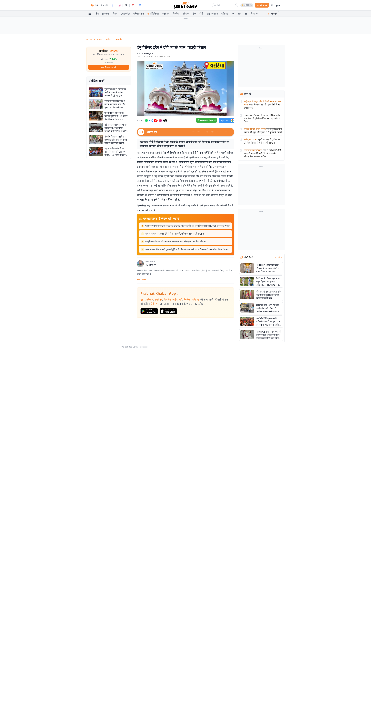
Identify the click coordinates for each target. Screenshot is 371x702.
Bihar (108, 39)
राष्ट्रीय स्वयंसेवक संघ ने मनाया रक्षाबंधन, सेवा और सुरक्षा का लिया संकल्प (175, 241)
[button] (185, 88)
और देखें (277, 257)
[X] (126, 5)
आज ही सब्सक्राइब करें (108, 67)
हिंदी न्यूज (155, 303)
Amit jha (148, 53)
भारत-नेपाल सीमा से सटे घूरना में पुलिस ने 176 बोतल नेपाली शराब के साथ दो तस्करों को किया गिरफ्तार (187, 249)
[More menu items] (257, 13)
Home (89, 39)
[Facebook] (112, 5)
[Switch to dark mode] (246, 5)
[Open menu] (90, 13)
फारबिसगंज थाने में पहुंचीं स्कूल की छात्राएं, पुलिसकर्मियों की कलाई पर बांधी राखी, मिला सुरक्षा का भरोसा (187, 225)
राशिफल (224, 13)
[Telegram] (140, 5)
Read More (141, 279)
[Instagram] (119, 5)
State (99, 39)
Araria (119, 39)
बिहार (115, 13)
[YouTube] (133, 5)
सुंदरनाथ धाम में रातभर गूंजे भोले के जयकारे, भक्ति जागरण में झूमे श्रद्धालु (174, 233)
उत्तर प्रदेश (125, 13)
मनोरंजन (185, 13)
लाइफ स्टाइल (212, 13)
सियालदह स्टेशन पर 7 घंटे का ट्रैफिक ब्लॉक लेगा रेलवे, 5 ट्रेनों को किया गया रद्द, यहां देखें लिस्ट (262, 118)
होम (97, 13)
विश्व (253, 13)
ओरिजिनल (154, 13)
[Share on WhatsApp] (146, 120)
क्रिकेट (186, 299)
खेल (239, 13)
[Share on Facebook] (151, 120)
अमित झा (152, 265)
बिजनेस (176, 13)
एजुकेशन (165, 13)
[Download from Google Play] (149, 311)
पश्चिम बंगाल (138, 13)
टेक (194, 13)
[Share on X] (165, 120)
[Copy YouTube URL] (156, 120)
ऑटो (201, 13)
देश (246, 13)
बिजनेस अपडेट (171, 299)
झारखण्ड (105, 13)
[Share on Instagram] (160, 120)
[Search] (235, 5)
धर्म (233, 13)
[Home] (185, 5)
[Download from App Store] (168, 311)
